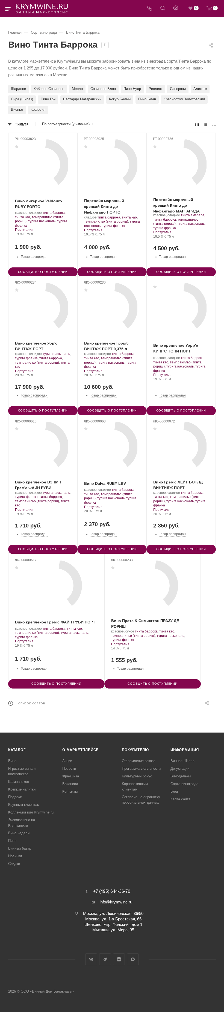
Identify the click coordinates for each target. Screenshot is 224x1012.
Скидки (14, 864)
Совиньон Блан (103, 89)
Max (133, 959)
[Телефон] (149, 8)
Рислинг (155, 89)
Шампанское (18, 782)
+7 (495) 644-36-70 (111, 891)
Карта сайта (180, 799)
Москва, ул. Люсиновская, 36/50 (113, 913)
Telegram (105, 959)
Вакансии (70, 784)
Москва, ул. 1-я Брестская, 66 (113, 919)
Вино (12, 761)
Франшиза (70, 776)
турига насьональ (41, 221)
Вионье (17, 109)
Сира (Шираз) (22, 99)
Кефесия (38, 109)
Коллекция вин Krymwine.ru (31, 812)
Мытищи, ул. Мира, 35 (113, 930)
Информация (184, 750)
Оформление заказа (138, 761)
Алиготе (200, 89)
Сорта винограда (184, 784)
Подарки (15, 797)
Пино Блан (147, 99)
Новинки (15, 856)
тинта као (22, 217)
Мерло (77, 89)
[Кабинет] (175, 8)
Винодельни (180, 776)
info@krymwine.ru (116, 902)
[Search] (162, 8)
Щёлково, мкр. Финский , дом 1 (113, 924)
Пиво (12, 841)
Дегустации (179, 768)
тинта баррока (54, 213)
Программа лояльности (141, 768)
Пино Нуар (132, 89)
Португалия (24, 230)
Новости (69, 768)
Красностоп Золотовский (184, 99)
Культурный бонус (137, 776)
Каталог (17, 750)
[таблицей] (214, 124)
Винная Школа (182, 761)
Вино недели (19, 833)
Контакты (70, 791)
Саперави (178, 89)
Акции (67, 761)
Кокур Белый (120, 99)
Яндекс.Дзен (119, 959)
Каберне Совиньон (49, 89)
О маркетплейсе (80, 750)
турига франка (113, 226)
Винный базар (19, 848)
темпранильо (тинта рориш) (106, 221)
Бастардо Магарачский (82, 99)
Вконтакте (91, 959)
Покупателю (135, 750)
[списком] (205, 124)
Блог (174, 791)
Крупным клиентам (24, 805)
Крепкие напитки (22, 789)
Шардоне (18, 89)
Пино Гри (48, 99)
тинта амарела (192, 215)
